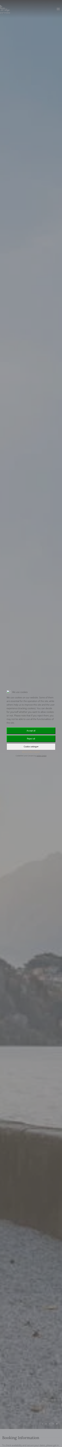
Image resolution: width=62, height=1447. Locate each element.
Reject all (31, 739)
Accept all (31, 731)
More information (31, 751)
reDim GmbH (41, 756)
